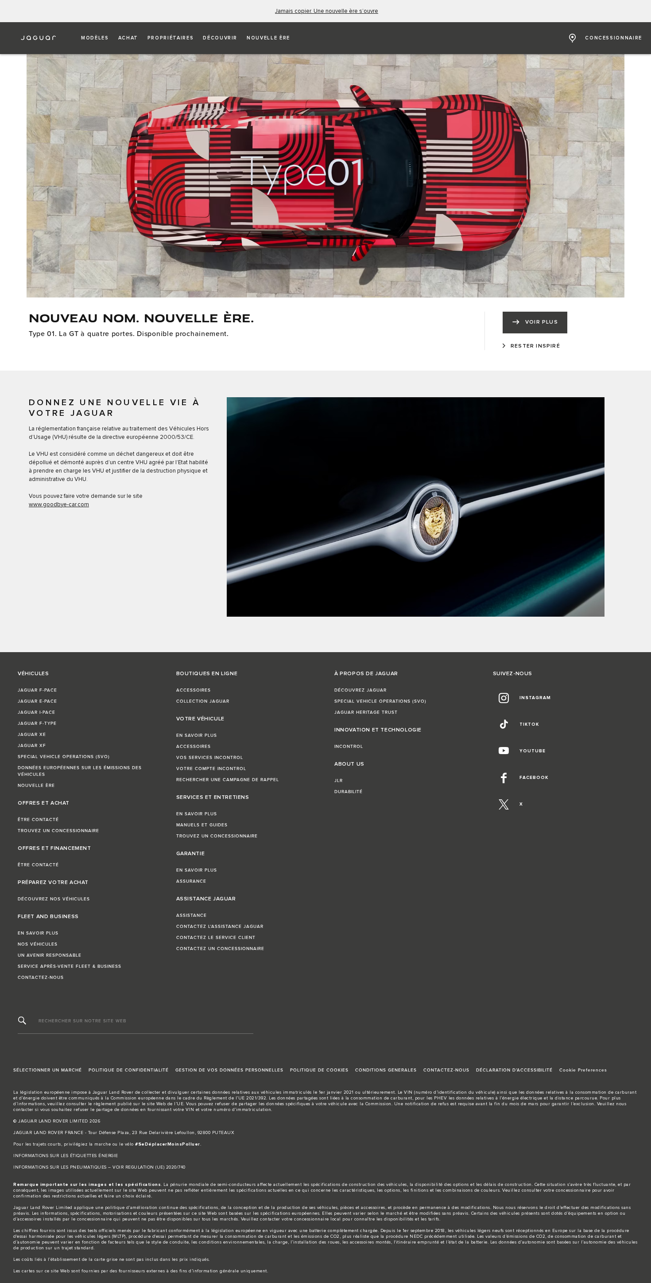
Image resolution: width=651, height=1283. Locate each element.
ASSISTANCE (191, 915)
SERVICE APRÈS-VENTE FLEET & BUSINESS (69, 966)
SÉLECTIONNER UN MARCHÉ (47, 1070)
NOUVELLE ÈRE (36, 785)
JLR (338, 780)
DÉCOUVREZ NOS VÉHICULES (54, 899)
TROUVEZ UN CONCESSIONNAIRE (58, 830)
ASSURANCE (191, 881)
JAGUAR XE (32, 734)
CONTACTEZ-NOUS (41, 977)
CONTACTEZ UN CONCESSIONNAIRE (220, 948)
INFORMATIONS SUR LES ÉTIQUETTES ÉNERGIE (65, 1156)
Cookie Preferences (583, 1070)
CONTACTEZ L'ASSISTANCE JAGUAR (220, 926)
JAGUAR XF (32, 745)
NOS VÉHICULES (38, 944)
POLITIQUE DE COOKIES (319, 1070)
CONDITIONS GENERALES (386, 1070)
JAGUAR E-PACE (37, 701)
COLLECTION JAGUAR (202, 701)
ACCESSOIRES (193, 690)
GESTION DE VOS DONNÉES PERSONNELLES (229, 1070)
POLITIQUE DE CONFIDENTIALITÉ (129, 1070)
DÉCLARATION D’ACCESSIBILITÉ (514, 1070)
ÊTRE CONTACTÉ (38, 819)
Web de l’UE (170, 1104)
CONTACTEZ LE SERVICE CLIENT (216, 937)
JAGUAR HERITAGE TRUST (366, 712)
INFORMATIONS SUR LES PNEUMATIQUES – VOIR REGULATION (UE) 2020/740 (99, 1167)
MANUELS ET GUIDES (202, 825)
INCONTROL (348, 746)
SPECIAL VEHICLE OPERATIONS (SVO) (64, 756)
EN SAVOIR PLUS (38, 933)
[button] (95, 38)
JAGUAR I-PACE (36, 712)
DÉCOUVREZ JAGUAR (360, 690)
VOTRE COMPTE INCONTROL (211, 768)
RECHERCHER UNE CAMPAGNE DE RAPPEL (227, 779)
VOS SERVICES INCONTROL (209, 757)
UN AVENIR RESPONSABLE (49, 955)
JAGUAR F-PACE (37, 690)
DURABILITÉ (348, 791)
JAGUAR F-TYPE (37, 723)
